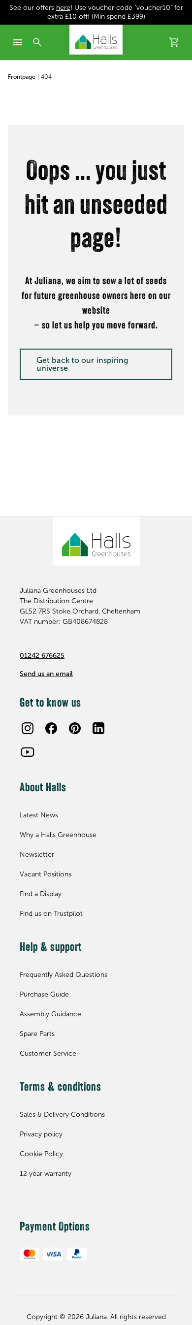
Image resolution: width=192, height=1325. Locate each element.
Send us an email (46, 674)
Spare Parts (37, 1034)
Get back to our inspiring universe (82, 364)
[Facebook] (51, 728)
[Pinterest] (75, 728)
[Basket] (174, 42)
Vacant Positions (45, 874)
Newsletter (37, 854)
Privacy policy (41, 1134)
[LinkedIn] (98, 728)
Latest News (39, 815)
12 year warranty (45, 1173)
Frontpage (21, 76)
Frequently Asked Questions (63, 974)
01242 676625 (42, 655)
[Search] (37, 42)
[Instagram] (27, 728)
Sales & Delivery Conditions (62, 1114)
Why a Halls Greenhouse (58, 835)
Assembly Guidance (50, 1014)
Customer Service (48, 1053)
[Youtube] (27, 752)
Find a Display (41, 894)
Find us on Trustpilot (51, 913)
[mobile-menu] (18, 42)
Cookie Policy (41, 1154)
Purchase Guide (44, 994)
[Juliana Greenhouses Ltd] (96, 40)
